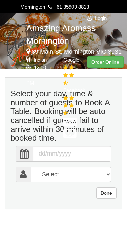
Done (106, 193)
